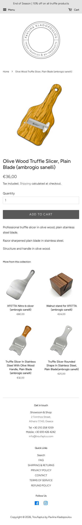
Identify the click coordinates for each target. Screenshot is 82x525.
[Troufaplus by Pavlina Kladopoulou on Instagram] (45, 503)
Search (41, 455)
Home (6, 71)
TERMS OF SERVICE (41, 480)
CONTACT (41, 475)
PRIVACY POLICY (41, 470)
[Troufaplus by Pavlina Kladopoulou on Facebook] (37, 503)
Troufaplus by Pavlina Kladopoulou (52, 517)
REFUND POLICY (41, 485)
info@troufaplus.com (41, 436)
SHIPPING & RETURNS (41, 465)
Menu (11, 9)
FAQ (41, 460)
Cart (76, 9)
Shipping (25, 183)
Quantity (9, 193)
